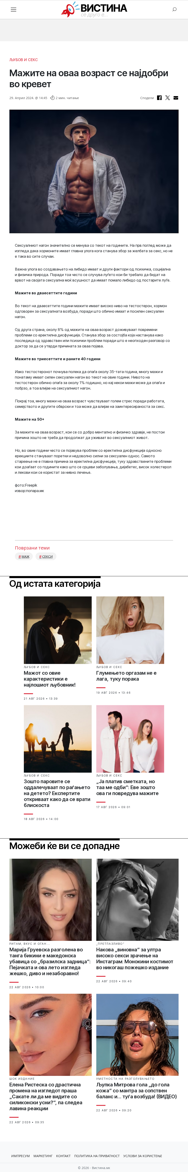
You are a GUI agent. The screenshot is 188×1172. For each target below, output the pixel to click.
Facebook (159, 97)
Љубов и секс (23, 59)
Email (176, 97)
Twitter (167, 97)
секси (47, 556)
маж (25, 556)
